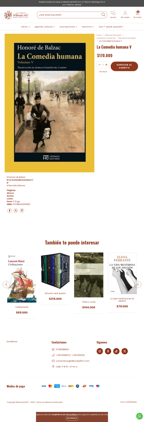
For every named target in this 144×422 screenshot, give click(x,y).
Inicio (99, 35)
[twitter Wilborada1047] (17, 2)
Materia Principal (113, 35)
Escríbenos (12, 341)
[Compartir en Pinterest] (22, 211)
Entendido (72, 418)
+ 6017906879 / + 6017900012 (70, 355)
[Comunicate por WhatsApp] (139, 416)
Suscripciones (68, 26)
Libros (24, 26)
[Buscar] (103, 14)
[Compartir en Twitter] (16, 211)
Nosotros (87, 26)
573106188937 (62, 349)
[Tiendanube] (128, 402)
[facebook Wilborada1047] (8, 2)
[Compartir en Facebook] (9, 211)
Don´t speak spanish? (111, 26)
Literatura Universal (106, 38)
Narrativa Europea (127, 38)
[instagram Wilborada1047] (4, 2)
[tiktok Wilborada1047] (13, 2)
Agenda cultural (44, 26)
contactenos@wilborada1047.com (73, 361)
